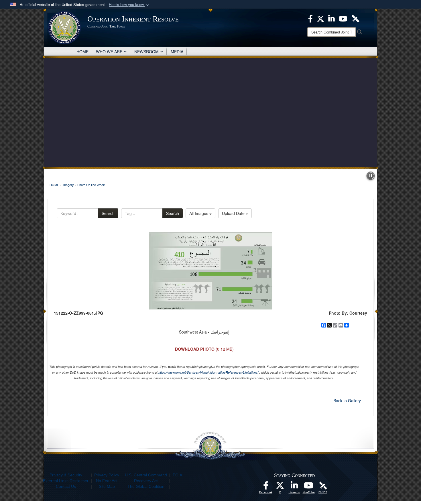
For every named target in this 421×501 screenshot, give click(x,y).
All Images (199, 213)
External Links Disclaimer (65, 480)
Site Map (107, 486)
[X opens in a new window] (280, 487)
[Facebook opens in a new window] (266, 487)
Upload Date (234, 213)
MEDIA (177, 51)
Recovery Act (146, 480)
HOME (82, 51)
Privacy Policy (106, 475)
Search (108, 213)
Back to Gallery (347, 400)
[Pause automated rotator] (370, 175)
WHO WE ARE (109, 51)
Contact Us (66, 486)
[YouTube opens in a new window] (309, 487)
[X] (320, 18)
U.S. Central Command (146, 475)
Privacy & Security (66, 475)
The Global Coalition (145, 486)
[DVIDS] (355, 18)
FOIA (177, 475)
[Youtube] (343, 18)
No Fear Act (106, 480)
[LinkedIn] (331, 18)
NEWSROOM (146, 51)
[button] (129, 5)
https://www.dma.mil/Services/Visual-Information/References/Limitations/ (208, 372)
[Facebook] (310, 18)
